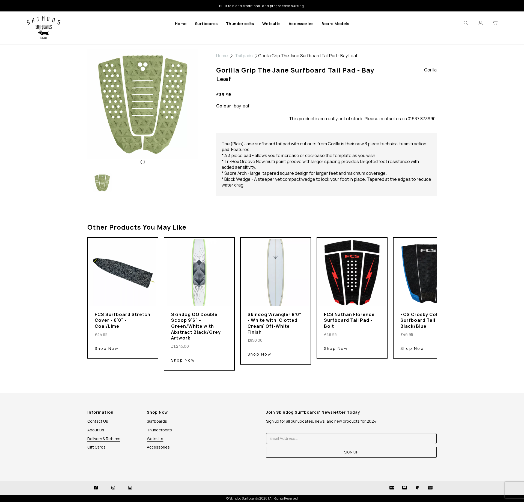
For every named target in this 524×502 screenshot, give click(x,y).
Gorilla (430, 70)
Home (181, 23)
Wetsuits (271, 23)
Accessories (301, 23)
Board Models (335, 23)
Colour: (224, 106)
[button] (98, 138)
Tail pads (244, 56)
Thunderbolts (240, 23)
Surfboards (206, 23)
